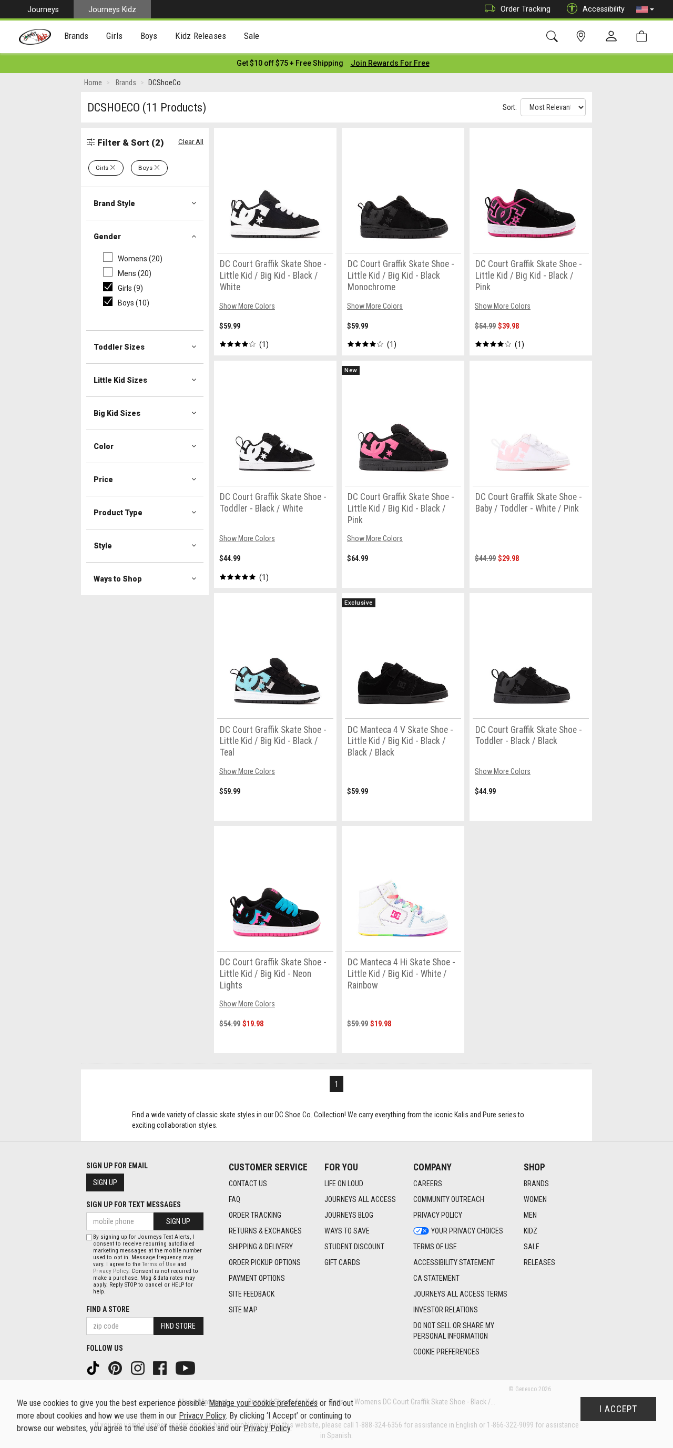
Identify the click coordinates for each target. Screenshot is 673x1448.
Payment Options (257, 1278)
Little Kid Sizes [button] (120, 380)
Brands (536, 1183)
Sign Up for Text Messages (133, 1204)
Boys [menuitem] (149, 35)
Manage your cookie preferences (263, 1403)
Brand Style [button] (114, 203)
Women (535, 1199)
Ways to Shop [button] (118, 579)
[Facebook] (161, 1367)
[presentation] (76, 37)
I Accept (618, 1409)
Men (530, 1215)
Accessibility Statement (454, 1262)
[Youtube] (186, 1367)
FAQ (234, 1199)
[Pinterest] (116, 1367)
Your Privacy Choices (467, 1231)
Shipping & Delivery (261, 1246)
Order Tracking (525, 9)
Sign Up (105, 1182)
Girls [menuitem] (114, 35)
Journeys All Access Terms (460, 1294)
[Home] (35, 37)
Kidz (530, 1231)
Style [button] (103, 546)
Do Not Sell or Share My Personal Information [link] (453, 1330)
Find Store (178, 1326)
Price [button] (103, 479)
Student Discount (354, 1246)
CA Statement (436, 1278)
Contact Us (248, 1183)
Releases (539, 1262)
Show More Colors (247, 306)
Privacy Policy (437, 1215)
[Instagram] (139, 1367)
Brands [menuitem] (76, 35)
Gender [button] (107, 236)
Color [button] (104, 446)
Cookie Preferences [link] (446, 1352)
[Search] (553, 36)
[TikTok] (94, 1367)
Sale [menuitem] (252, 35)
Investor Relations (445, 1310)
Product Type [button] (118, 512)
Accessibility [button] (604, 9)
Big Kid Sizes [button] (117, 413)
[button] (645, 9)
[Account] (613, 37)
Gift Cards (342, 1262)
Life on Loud (343, 1183)
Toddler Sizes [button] (119, 347)
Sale (531, 1246)
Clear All (190, 142)
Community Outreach (448, 1199)
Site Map (243, 1310)
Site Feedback (251, 1294)
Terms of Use (435, 1246)
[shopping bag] (643, 36)
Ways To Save (347, 1231)
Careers (427, 1183)
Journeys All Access (360, 1199)
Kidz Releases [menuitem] (200, 35)
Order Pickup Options (265, 1262)
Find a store (107, 1309)
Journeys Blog (348, 1215)
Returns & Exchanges (265, 1231)
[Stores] (582, 36)
